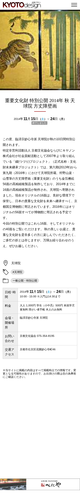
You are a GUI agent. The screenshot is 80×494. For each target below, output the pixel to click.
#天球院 (17, 272)
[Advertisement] (40, 428)
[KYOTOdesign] (22, 6)
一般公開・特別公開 (25, 280)
